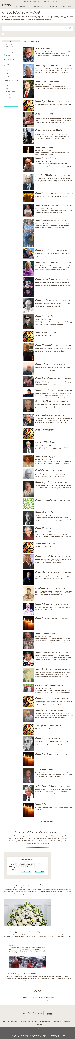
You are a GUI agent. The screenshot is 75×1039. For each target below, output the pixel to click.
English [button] (68, 1)
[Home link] (7, 5)
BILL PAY (54, 1)
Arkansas (8, 88)
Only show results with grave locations (15, 34)
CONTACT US (45, 1)
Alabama (8, 83)
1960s (7, 73)
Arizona (8, 85)
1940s (7, 67)
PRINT (61, 1)
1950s (7, 70)
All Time (8, 55)
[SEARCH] (70, 28)
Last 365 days (10, 52)
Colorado (8, 97)
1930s (7, 64)
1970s (7, 76)
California (8, 94)
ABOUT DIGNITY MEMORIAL (31, 1)
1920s (7, 62)
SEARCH (5, 25)
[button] (22, 5)
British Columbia (10, 91)
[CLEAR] (65, 28)
